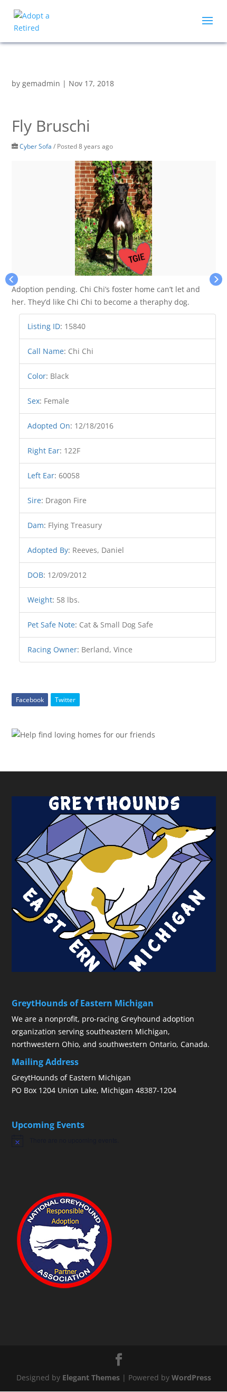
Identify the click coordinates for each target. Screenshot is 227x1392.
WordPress (191, 1377)
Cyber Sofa (36, 146)
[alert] (114, 1140)
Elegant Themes (91, 1377)
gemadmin (41, 83)
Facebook (30, 699)
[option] (114, 218)
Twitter (65, 699)
